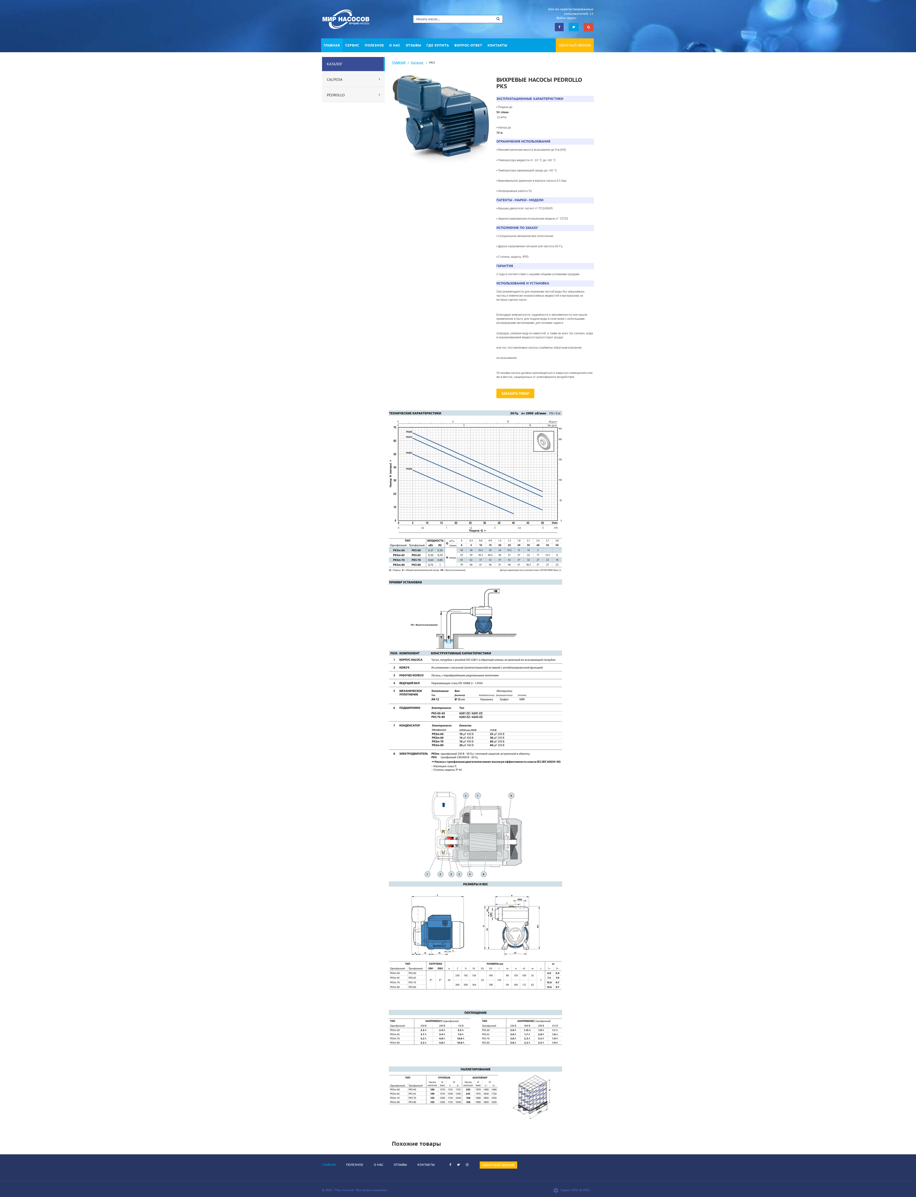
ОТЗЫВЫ (413, 45)
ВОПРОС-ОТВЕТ (468, 45)
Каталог (417, 63)
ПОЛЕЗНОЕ (374, 45)
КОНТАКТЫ (497, 45)
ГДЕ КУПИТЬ (438, 45)
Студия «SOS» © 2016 (575, 1190)
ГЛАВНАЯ (332, 45)
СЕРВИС (352, 45)
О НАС (395, 45)
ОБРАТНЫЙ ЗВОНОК (575, 45)
